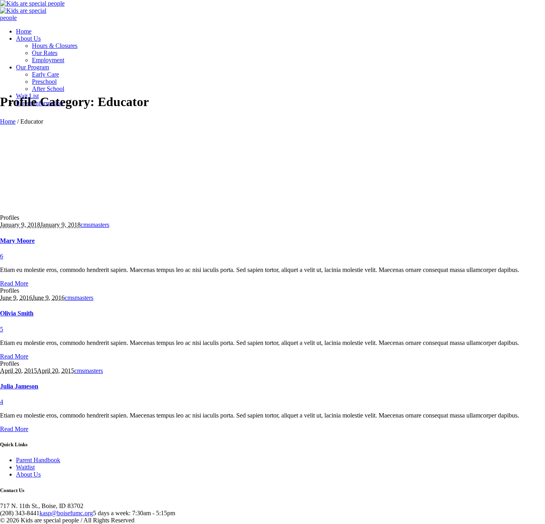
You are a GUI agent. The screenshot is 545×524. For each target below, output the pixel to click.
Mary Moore (17, 240)
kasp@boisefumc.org (66, 513)
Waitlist (25, 467)
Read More (14, 283)
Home (8, 121)
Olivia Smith (17, 313)
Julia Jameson (19, 386)
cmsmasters (95, 224)
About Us (28, 474)
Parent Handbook (38, 460)
